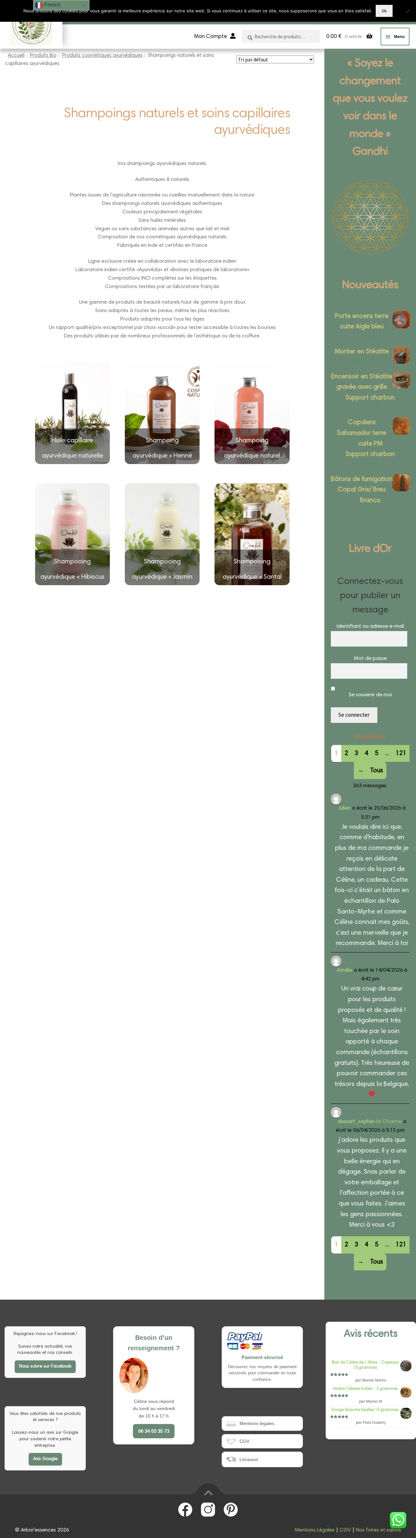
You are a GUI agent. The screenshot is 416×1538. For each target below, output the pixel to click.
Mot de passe (370, 659)
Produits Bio (43, 55)
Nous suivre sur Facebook (45, 1366)
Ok (384, 11)
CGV (345, 1530)
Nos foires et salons (378, 1530)
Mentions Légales (315, 1530)
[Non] (408, 11)
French (51, 4)
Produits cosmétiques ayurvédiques (102, 55)
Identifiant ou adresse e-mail (370, 626)
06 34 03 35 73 (153, 1431)
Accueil (16, 55)
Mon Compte (210, 37)
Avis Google (45, 1459)
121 (401, 753)
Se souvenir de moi (370, 695)
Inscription (370, 737)
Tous (376, 770)
